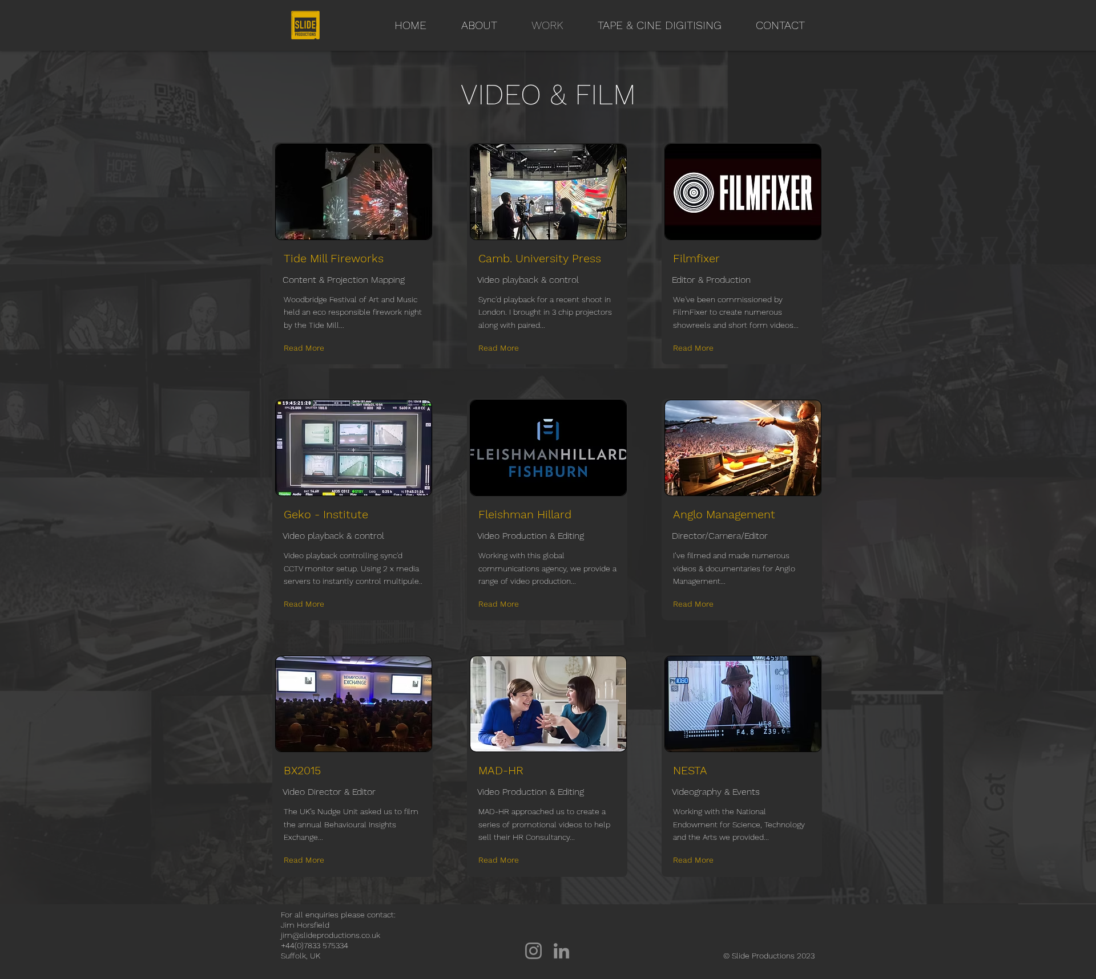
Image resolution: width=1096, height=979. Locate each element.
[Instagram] (533, 951)
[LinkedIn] (561, 951)
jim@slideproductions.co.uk (330, 935)
